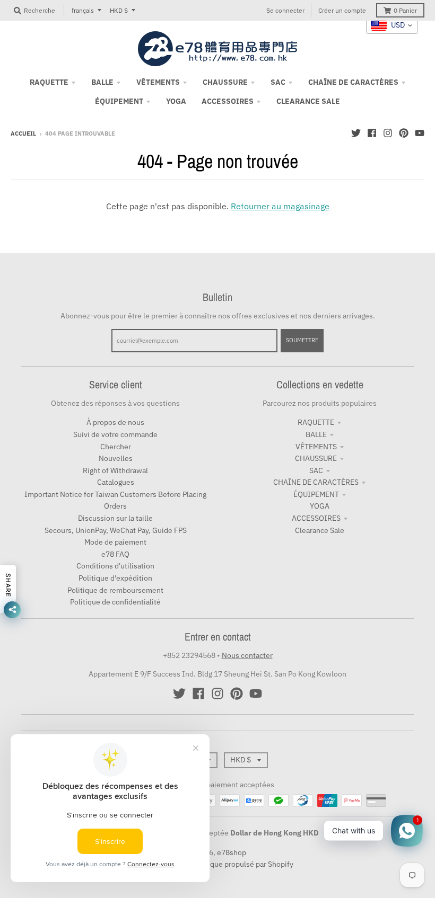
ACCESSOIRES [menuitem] (228, 101)
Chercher (115, 446)
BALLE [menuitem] (102, 82)
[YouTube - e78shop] (419, 133)
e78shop (231, 852)
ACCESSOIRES (316, 518)
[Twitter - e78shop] (356, 133)
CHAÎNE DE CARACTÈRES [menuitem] (353, 82)
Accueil (23, 133)
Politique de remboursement (115, 590)
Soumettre (302, 340)
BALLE (316, 434)
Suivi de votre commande (115, 434)
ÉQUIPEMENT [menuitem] (119, 101)
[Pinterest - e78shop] (403, 133)
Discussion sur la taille (115, 518)
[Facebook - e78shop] (372, 133)
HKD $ (119, 10)
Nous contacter (247, 655)
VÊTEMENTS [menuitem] (158, 82)
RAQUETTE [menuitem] (49, 82)
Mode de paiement (115, 542)
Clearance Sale (319, 530)
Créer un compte (342, 10)
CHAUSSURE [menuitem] (225, 82)
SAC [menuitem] (278, 82)
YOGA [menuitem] (176, 101)
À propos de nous (115, 422)
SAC (316, 470)
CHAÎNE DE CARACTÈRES (316, 482)
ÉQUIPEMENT (316, 494)
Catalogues (115, 482)
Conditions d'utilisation (115, 566)
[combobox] (392, 25)
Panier (405, 10)
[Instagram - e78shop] (388, 133)
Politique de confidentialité (115, 602)
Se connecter (285, 10)
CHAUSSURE (316, 458)
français (83, 10)
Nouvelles (116, 458)
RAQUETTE (316, 422)
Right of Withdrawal (115, 470)
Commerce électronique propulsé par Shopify (217, 864)
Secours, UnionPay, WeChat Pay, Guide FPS (116, 530)
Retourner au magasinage (280, 206)
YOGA (319, 506)
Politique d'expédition (115, 578)
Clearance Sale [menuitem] (308, 101)
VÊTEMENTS (316, 446)
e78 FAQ (115, 554)
